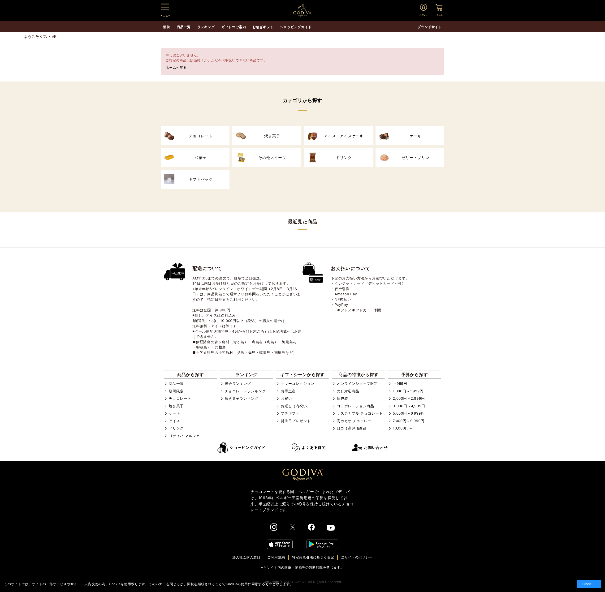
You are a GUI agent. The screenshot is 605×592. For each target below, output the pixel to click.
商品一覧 (176, 383)
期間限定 (176, 391)
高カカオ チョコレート (356, 421)
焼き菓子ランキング (241, 398)
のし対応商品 (348, 391)
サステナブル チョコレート (360, 413)
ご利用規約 (276, 557)
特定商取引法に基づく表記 (313, 557)
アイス (174, 421)
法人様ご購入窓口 (246, 557)
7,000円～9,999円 (408, 421)
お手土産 (288, 391)
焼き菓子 (176, 406)
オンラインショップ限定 (357, 383)
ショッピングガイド (247, 447)
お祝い (286, 398)
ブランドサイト (429, 27)
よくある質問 (314, 447)
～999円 (400, 383)
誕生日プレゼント (296, 421)
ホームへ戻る (176, 67)
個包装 (342, 398)
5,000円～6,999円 (408, 413)
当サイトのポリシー (356, 557)
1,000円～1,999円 (408, 391)
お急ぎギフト (262, 27)
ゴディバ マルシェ (184, 435)
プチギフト (290, 413)
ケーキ (174, 413)
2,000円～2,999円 (409, 398)
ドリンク (176, 428)
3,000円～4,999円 (409, 406)
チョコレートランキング (245, 391)
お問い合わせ (376, 447)
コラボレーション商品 (355, 406)
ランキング (206, 27)
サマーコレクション (297, 383)
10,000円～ (402, 428)
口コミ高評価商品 (352, 428)
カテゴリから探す (302, 100)
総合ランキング (238, 383)
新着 (166, 27)
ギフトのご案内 (233, 27)
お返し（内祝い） (296, 406)
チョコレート (180, 398)
